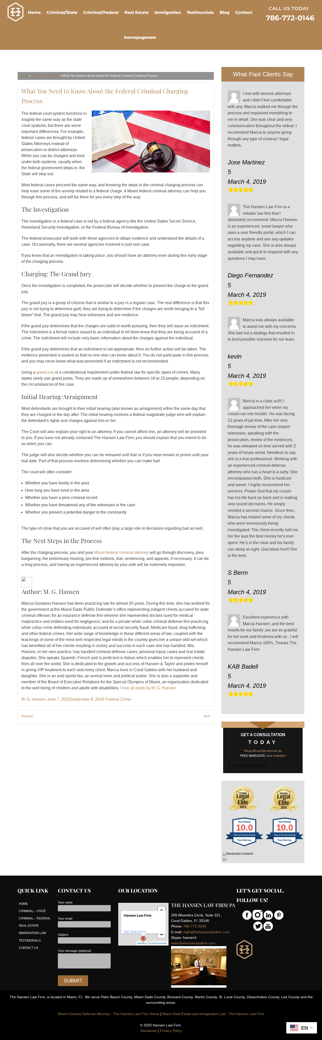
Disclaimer (148, 1031)
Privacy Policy (171, 1031)
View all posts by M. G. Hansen (148, 688)
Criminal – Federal (35, 918)
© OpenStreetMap (158, 943)
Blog (224, 12)
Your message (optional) (74, 951)
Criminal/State (62, 12)
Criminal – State (32, 911)
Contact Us (28, 948)
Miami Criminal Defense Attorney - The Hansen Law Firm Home (108, 1014)
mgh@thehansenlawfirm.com (206, 932)
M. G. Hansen (33, 699)
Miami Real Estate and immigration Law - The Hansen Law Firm (213, 1014)
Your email (65, 918)
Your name (65, 902)
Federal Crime (118, 699)
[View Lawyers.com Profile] (263, 858)
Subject (63, 935)
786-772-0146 (194, 926)
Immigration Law (32, 933)
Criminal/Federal (101, 12)
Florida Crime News (45, 76)
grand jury (45, 372)
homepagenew (140, 37)
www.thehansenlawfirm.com (193, 943)
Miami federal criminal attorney (121, 552)
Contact (243, 12)
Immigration (167, 12)
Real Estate (137, 12)
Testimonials (200, 12)
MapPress (142, 943)
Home (34, 12)
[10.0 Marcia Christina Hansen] (244, 846)
